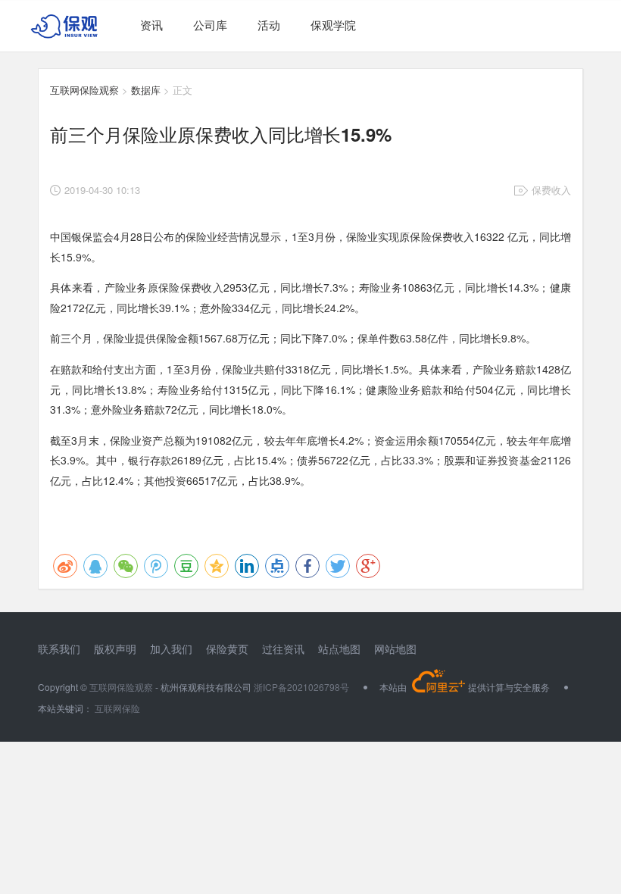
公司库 (210, 25)
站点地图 (339, 648)
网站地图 (395, 648)
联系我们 (59, 648)
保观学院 (333, 25)
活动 (268, 25)
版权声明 (115, 648)
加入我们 (171, 648)
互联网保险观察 (84, 90)
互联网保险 (116, 708)
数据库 (146, 90)
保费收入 (551, 190)
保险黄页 (227, 648)
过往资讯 (283, 648)
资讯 (151, 25)
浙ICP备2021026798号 (301, 686)
